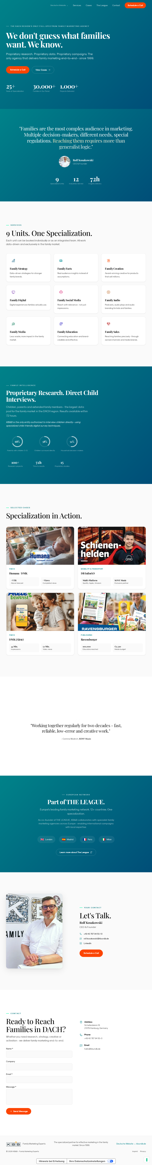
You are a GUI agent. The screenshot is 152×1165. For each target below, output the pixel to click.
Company (10, 1061)
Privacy (143, 1151)
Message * (11, 1087)
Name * (9, 1048)
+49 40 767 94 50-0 (93, 1038)
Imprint (135, 1151)
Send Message (20, 1111)
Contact (116, 5)
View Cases (41, 70)
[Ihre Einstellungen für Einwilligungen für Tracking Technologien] (147, 1160)
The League (102, 5)
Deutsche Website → (59, 5)
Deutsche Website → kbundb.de (131, 1144)
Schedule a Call (135, 5)
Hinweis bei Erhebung (51, 1161)
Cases (89, 5)
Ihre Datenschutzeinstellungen (87, 1161)
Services (77, 5)
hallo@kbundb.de (92, 1049)
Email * (9, 1074)
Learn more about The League (74, 852)
